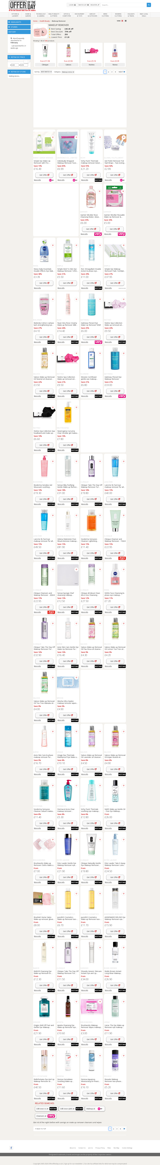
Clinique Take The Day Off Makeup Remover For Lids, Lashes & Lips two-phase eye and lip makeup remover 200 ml (44, 648)
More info (37, 180)
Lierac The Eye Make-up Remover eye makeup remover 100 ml (114, 1026)
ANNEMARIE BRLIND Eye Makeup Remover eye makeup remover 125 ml (115, 918)
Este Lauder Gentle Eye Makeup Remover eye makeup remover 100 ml (67, 864)
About (73, 1148)
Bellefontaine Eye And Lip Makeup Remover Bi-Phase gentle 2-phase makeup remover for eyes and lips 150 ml (44, 1080)
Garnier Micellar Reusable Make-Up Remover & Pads (114, 216)
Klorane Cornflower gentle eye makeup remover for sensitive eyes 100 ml (89, 378)
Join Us (90, 1148)
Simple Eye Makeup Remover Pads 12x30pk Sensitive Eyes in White (114, 270)
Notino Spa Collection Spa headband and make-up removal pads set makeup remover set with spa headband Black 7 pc (44, 432)
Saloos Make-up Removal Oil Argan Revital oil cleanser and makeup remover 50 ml (115, 756)
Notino (91, 64)
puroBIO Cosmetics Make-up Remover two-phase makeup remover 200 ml (90, 918)
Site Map (116, 1148)
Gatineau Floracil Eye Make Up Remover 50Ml (91, 324)
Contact (82, 1148)
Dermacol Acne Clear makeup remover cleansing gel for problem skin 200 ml (67, 810)
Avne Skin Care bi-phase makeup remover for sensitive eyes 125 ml (43, 756)
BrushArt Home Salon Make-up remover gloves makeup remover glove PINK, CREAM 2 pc (44, 918)
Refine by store (18, 71)
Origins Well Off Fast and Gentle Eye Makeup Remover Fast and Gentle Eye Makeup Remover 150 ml (44, 1026)
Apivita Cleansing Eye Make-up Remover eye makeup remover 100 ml (67, 1026)
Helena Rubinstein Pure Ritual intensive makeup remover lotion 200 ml (66, 540)
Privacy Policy (100, 1148)
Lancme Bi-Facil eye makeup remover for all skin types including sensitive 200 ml (43, 540)
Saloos (68, 64)
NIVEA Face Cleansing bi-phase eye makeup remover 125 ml (115, 594)
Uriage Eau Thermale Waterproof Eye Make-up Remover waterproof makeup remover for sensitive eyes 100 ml (67, 756)
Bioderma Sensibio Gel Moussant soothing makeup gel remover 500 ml (44, 486)
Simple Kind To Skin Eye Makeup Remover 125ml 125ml (67, 270)
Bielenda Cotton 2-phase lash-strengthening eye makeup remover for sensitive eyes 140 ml (44, 324)
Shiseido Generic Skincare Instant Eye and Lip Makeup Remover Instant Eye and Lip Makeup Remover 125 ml (91, 972)
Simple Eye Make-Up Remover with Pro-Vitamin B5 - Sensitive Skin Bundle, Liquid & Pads (42, 162)
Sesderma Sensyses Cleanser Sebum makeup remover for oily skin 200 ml (44, 810)
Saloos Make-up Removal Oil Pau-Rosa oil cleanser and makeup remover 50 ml (91, 648)
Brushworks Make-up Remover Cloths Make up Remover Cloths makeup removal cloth (44, 864)
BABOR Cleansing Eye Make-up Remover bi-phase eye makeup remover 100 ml (43, 972)
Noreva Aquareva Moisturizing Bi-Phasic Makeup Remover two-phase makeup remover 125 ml (90, 1080)
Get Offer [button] (44, 175)
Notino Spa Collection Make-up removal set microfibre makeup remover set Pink (66, 378)
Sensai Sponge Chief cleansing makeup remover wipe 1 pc (65, 594)
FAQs (109, 1148)
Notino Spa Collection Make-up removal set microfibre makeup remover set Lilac (113, 324)
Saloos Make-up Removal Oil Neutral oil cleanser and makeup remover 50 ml (44, 378)
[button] (72, 5)
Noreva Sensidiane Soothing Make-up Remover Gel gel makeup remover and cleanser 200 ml (67, 1080)
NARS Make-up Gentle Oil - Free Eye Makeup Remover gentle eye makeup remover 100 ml (115, 810)
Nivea (114, 64)
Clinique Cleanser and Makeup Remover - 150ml (115, 540)
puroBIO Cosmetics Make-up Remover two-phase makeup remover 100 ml (67, 918)
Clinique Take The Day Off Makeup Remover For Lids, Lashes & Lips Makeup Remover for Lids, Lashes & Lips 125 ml (91, 486)
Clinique (45, 64)
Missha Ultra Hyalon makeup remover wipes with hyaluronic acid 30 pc (67, 702)
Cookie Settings (127, 1148)
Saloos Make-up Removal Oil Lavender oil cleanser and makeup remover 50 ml (91, 756)
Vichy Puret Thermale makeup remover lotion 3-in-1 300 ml (91, 162)
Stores (13, 27)
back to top (41, 1129)
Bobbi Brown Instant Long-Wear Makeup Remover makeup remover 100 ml (113, 972)
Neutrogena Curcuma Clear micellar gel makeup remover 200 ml (67, 432)
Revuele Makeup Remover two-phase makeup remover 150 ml (114, 1080)
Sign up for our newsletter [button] (73, 1164)
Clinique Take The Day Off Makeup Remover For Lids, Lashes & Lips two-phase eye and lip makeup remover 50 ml (67, 972)
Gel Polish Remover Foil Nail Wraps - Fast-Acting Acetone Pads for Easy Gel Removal (114, 162)
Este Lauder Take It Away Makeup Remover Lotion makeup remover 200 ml (115, 864)
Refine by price (17, 57)
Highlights (15, 22)
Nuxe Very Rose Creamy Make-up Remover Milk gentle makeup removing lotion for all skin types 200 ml (67, 324)
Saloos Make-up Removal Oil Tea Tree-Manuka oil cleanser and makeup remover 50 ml (44, 702)
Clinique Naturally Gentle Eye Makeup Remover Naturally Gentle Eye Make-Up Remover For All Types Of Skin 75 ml (91, 864)
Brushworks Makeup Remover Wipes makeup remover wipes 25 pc (91, 1026)
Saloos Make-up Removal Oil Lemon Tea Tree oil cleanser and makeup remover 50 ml (115, 648)
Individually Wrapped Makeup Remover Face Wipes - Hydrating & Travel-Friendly (66, 162)
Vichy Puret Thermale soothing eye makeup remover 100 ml (89, 810)
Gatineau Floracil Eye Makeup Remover (113, 378)
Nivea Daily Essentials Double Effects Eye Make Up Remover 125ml (44, 270)
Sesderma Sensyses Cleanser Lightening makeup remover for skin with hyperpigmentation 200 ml (91, 540)
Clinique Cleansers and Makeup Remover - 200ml (44, 594)
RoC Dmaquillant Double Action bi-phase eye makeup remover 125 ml (91, 270)
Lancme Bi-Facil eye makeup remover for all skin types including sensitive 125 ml (114, 486)
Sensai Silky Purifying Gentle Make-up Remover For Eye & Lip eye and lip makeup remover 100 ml (67, 486)
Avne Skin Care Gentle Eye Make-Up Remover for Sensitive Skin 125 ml (67, 648)
